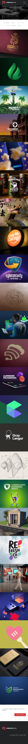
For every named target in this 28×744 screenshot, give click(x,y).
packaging (13, 25)
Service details (20, 714)
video (8, 25)
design (19, 25)
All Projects (6, 22)
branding (13, 22)
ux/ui (18, 22)
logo (22, 22)
